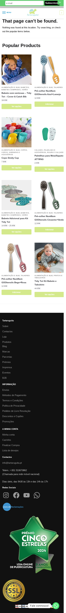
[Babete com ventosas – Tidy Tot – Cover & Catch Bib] (16, 69)
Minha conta (8, 434)
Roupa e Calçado (55, 152)
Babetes (25, 87)
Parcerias (7, 356)
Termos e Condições (12, 400)
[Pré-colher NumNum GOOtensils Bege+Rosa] (16, 258)
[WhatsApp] (37, 495)
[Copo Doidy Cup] (16, 132)
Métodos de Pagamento (14, 395)
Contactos (7, 331)
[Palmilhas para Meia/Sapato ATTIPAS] (49, 132)
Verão (25, 90)
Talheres (58, 87)
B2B (4, 378)
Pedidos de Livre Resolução (16, 411)
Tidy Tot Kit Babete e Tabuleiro (45, 283)
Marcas (6, 351)
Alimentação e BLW (11, 87)
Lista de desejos (10, 450)
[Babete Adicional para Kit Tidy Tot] (16, 195)
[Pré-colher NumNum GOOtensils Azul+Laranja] (49, 69)
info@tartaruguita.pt (12, 462)
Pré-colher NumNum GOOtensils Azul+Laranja (48, 93)
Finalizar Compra (10, 445)
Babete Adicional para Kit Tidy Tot (15, 220)
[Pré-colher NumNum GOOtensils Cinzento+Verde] (49, 195)
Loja (4, 336)
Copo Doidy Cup (10, 158)
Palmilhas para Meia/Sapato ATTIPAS (49, 157)
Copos (24, 150)
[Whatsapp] (55, 605)
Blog (4, 346)
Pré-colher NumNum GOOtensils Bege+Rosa (14, 281)
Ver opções (16, 106)
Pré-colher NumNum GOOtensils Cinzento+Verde (49, 218)
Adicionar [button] (49, 104)
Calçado (39, 150)
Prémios (6, 362)
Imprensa (7, 367)
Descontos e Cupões (12, 416)
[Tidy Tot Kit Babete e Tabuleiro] (49, 258)
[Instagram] (6, 495)
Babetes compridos (11, 90)
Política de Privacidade (13, 405)
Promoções (8, 421)
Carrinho (6, 440)
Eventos (6, 372)
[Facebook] (16, 495)
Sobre (5, 326)
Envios (5, 390)
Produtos (6, 342)
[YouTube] (26, 495)
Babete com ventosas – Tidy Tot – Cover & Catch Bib (16, 95)
